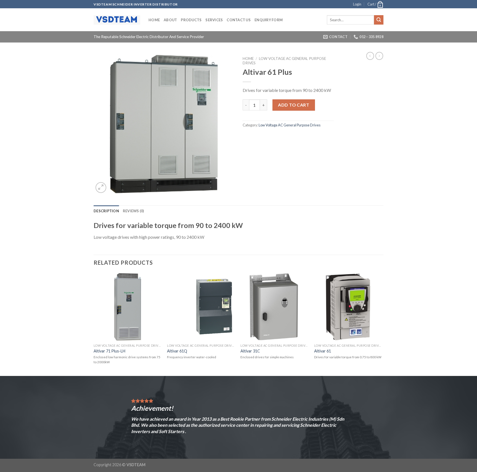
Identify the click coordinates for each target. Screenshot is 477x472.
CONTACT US (239, 20)
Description (106, 211)
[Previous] (94, 324)
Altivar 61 (322, 351)
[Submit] (378, 20)
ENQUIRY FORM (269, 20)
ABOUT (170, 20)
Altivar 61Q (177, 351)
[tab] (106, 210)
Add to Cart (293, 104)
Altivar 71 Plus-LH (109, 351)
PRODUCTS (191, 20)
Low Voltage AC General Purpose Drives (289, 125)
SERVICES (214, 20)
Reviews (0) (133, 211)
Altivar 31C (250, 351)
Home (154, 20)
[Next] (382, 324)
